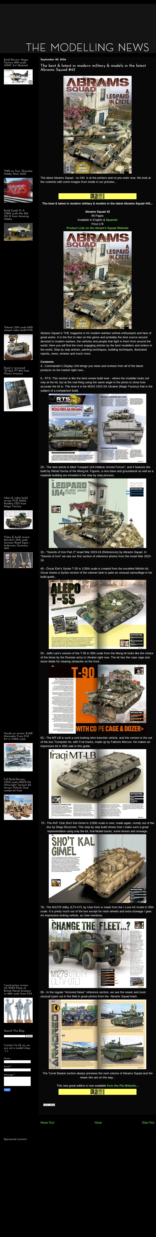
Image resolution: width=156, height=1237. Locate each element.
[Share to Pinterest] (54, 1105)
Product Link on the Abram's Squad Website (97, 228)
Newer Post (47, 1122)
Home (98, 1122)
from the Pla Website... (122, 1085)
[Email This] (44, 1105)
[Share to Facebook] (51, 1105)
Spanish (111, 219)
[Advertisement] (77, 21)
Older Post (148, 1122)
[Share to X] (49, 1105)
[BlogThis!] (47, 1105)
